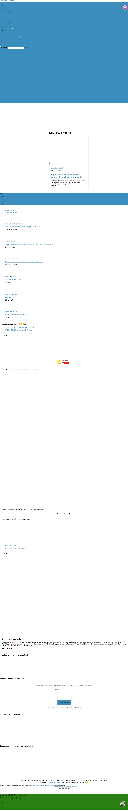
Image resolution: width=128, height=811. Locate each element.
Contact (9, 40)
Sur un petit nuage (12, 35)
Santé (9, 18)
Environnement (8, 25)
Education (10, 13)
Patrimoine (10, 14)
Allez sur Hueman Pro (29, 798)
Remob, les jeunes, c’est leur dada (16, 548)
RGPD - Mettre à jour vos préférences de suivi (64, 786)
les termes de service (51, 785)
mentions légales (12, 43)
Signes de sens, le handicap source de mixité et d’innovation (67, 175)
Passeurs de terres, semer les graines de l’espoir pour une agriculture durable (29, 244)
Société (5, 7)
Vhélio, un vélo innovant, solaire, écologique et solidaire (22, 227)
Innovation (6, 27)
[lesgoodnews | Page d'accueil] (26, 102)
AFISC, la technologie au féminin (15, 314)
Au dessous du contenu (7, 0)
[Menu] (0, 792)
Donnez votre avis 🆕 (13, 37)
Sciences (10, 19)
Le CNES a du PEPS (11, 297)
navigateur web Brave (56, 782)
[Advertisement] (88, 117)
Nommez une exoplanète (13, 279)
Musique (13, 11)
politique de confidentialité (61, 707)
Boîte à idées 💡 (8, 29)
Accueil (5, 5)
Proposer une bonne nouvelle (16, 38)
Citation (12, 10)
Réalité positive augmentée (11, 30)
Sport (8, 24)
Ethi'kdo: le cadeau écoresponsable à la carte (19, 330)
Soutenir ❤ (10, 33)
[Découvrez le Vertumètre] (122, 804)
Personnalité (11, 16)
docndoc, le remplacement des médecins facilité (20, 327)
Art (8, 8)
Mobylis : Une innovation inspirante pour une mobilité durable (24, 262)
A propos (9, 41)
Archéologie (14, 21)
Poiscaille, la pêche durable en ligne (16, 329)
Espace (12, 22)
